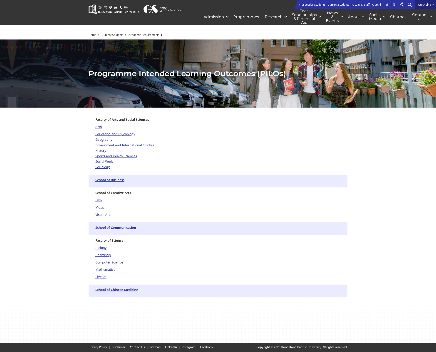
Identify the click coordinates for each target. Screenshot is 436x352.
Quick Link (424, 5)
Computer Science (109, 262)
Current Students (112, 35)
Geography (103, 139)
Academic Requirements (144, 35)
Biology (101, 248)
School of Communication (115, 227)
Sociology (102, 167)
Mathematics (105, 269)
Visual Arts (103, 214)
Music (99, 207)
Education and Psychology (115, 134)
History (100, 150)
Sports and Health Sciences (116, 156)
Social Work (104, 161)
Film (98, 200)
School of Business (109, 180)
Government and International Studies (124, 145)
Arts (98, 127)
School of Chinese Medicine (116, 290)
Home (92, 35)
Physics (101, 277)
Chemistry (103, 255)
